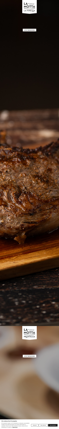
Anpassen (35, 425)
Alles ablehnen (43, 425)
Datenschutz (15, 427)
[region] (29, 424)
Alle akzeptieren (53, 425)
